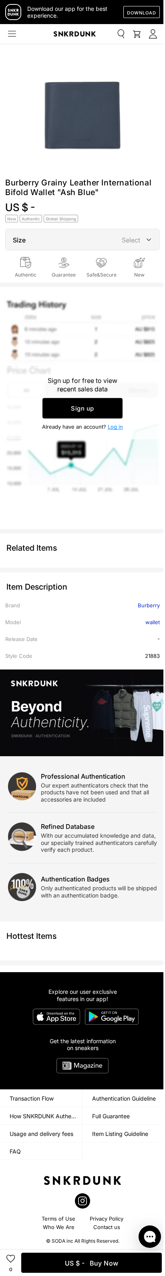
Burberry (149, 605)
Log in (115, 426)
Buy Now (92, 1263)
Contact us (106, 1227)
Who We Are (58, 1227)
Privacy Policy (106, 1218)
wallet (152, 622)
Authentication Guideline (124, 1098)
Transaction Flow (32, 1098)
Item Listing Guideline (120, 1133)
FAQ (15, 1151)
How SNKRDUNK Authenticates (46, 1116)
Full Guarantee (111, 1116)
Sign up (82, 408)
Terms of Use (58, 1218)
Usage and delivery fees (41, 1133)
